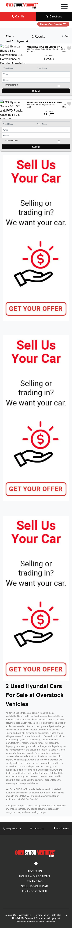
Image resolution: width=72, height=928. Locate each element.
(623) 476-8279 (13, 828)
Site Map (57, 914)
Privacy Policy (42, 914)
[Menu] (64, 7)
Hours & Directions (34, 876)
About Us (34, 871)
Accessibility (25, 914)
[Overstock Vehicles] (22, 5)
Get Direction (62, 828)
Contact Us (38, 828)
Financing (34, 881)
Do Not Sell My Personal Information (39, 916)
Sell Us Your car (34, 886)
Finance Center (34, 891)
